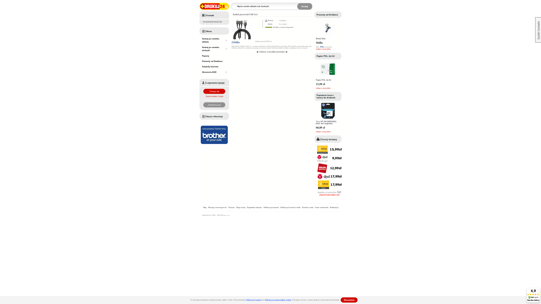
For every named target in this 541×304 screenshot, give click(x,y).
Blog (205, 207)
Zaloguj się (214, 91)
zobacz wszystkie (323, 49)
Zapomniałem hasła (214, 96)
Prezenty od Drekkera (327, 15)
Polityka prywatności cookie (290, 207)
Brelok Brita (320, 39)
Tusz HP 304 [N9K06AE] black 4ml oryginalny (326, 122)
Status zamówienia (322, 207)
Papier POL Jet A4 (325, 56)
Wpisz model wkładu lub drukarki (233, 4)
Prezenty (232, 207)
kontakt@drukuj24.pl (212, 22)
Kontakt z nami (307, 207)
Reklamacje (334, 207)
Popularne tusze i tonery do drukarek (326, 96)
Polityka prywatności (271, 207)
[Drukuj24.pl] (214, 6)
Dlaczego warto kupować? (217, 207)
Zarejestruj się (214, 105)
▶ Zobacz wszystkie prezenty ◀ (272, 52)
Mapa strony (241, 207)
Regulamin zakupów (254, 207)
